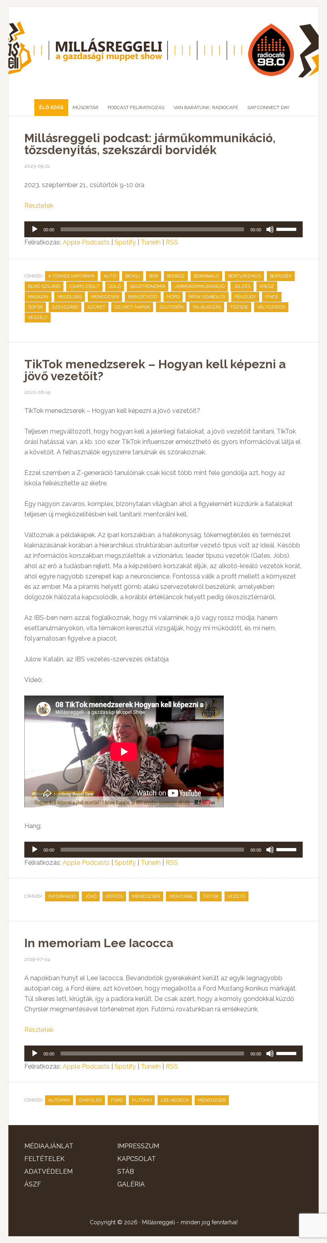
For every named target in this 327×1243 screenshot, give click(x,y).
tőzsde (239, 307)
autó (110, 276)
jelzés (242, 286)
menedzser (105, 296)
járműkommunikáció (199, 286)
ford (117, 1100)
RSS (171, 242)
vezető (236, 896)
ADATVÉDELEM (48, 1171)
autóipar (59, 1100)
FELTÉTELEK (44, 1159)
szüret (96, 307)
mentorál (181, 896)
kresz (267, 286)
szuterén (171, 307)
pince (271, 296)
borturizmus (244, 276)
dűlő (114, 286)
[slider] (287, 228)
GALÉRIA (131, 1184)
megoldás (69, 296)
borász (176, 276)
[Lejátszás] (35, 229)
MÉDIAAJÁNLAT (48, 1146)
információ (62, 896)
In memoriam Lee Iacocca (98, 943)
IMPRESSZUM (138, 1146)
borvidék (281, 276)
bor (153, 276)
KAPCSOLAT (136, 1159)
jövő (91, 896)
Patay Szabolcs (207, 296)
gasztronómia (147, 286)
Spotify (125, 242)
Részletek (38, 205)
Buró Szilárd (44, 286)
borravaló (206, 276)
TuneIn (151, 242)
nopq (173, 296)
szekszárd (65, 307)
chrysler (90, 1100)
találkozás (207, 307)
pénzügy (245, 296)
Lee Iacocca (175, 1100)
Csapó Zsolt (84, 286)
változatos (271, 307)
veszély (37, 317)
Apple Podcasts (86, 242)
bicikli (132, 276)
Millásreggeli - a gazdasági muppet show (163, 50)
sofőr (35, 307)
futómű (142, 1100)
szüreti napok (132, 307)
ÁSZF (32, 1184)
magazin (38, 296)
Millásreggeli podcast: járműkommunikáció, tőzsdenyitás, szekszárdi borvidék (150, 144)
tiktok (211, 896)
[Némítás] (270, 229)
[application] (163, 229)
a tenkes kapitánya (71, 276)
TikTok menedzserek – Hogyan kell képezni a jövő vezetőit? (155, 370)
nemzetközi (143, 296)
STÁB (125, 1171)
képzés (114, 896)
